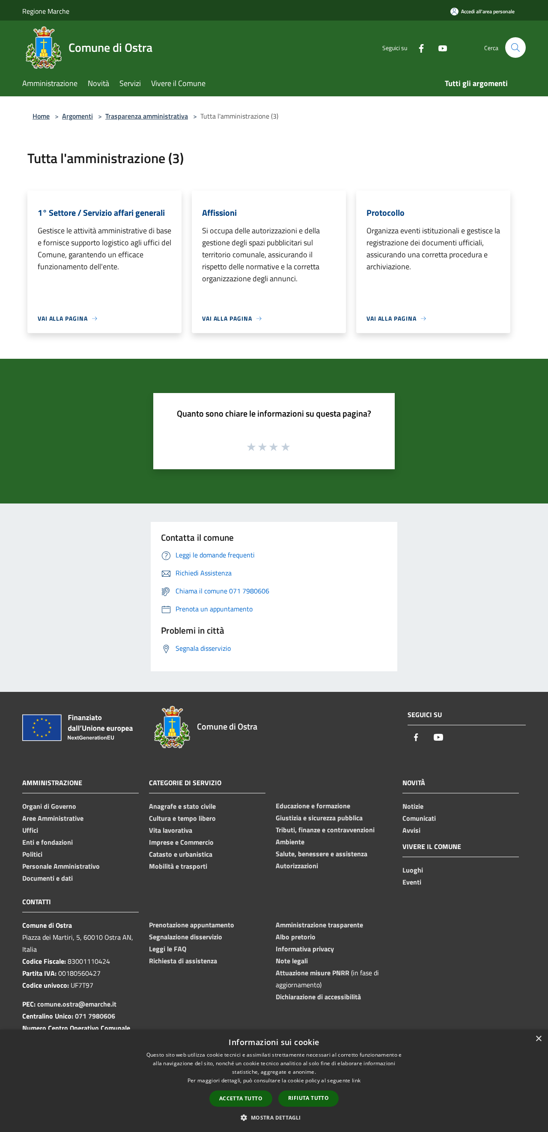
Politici (32, 854)
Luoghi (412, 870)
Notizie (412, 806)
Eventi (411, 882)
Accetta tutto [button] (240, 1098)
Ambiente (290, 842)
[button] (274, 1117)
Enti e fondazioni (47, 842)
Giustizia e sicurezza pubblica (319, 818)
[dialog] (274, 1081)
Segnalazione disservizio (185, 937)
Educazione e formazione (313, 806)
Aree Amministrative (52, 818)
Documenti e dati (47, 878)
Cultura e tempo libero (182, 818)
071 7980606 (95, 1016)
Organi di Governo (49, 806)
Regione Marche (45, 11)
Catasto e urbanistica (180, 854)
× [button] (538, 1039)
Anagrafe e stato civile (182, 806)
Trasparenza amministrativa (146, 116)
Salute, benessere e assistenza (321, 854)
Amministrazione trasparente (319, 925)
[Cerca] (515, 47)
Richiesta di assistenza (183, 961)
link (356, 1080)
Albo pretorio (296, 937)
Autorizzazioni (297, 866)
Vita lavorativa (170, 830)
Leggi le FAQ (167, 949)
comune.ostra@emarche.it (76, 1004)
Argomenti (77, 116)
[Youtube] (439, 47)
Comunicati (419, 818)
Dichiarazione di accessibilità (318, 997)
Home (41, 116)
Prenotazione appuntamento (191, 925)
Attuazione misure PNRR (312, 973)
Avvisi (411, 830)
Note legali (292, 961)
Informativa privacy (305, 949)
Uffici (30, 830)
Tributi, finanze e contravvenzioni (325, 830)
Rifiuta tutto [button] (308, 1098)
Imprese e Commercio (181, 842)
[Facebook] (417, 47)
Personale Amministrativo (61, 866)
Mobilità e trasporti (178, 866)
